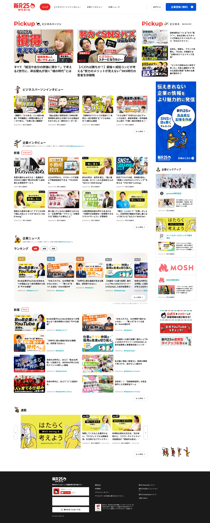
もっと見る (139, 131)
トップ (45, 6)
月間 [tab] (53, 248)
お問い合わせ (143, 498)
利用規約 (98, 489)
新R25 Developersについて (147, 494)
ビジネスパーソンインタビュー (67, 6)
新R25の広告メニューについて (148, 490)
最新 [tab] (35, 248)
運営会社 (98, 485)
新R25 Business (76, 146)
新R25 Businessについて (147, 485)
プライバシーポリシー (102, 492)
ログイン (157, 6)
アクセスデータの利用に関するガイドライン (109, 496)
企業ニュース (114, 6)
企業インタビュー (94, 6)
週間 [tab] (44, 248)
